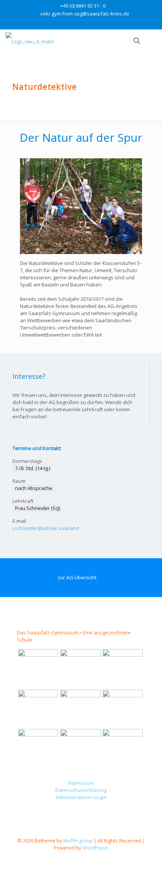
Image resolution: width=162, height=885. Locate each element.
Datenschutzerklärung (81, 790)
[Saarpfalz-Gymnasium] (29, 40)
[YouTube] (76, 23)
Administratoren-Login (81, 797)
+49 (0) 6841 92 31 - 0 (82, 5)
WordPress (95, 847)
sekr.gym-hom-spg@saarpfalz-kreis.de (84, 13)
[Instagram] (86, 23)
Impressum (81, 782)
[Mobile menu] (151, 40)
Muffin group (78, 840)
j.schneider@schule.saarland (45, 528)
